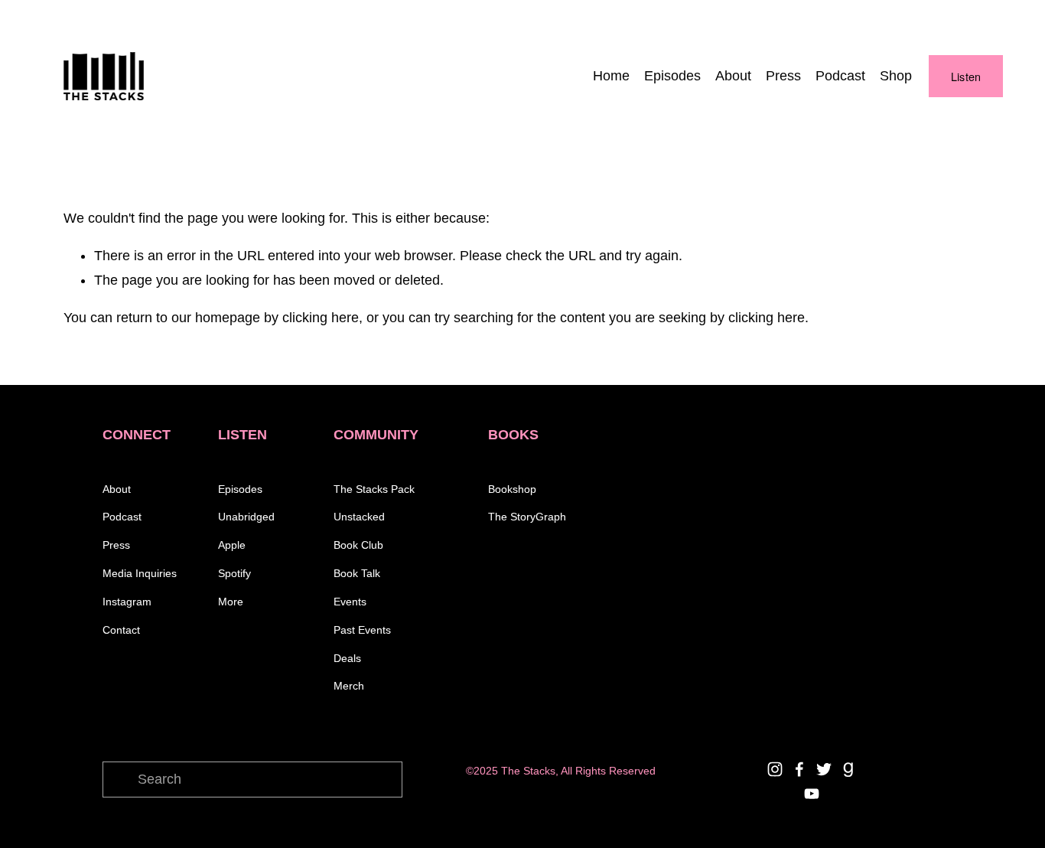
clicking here (320, 317)
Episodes (672, 75)
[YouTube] (811, 793)
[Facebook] (799, 769)
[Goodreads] (848, 769)
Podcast (840, 75)
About (733, 75)
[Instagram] (775, 769)
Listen (966, 76)
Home (611, 75)
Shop (896, 75)
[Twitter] (824, 769)
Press (783, 75)
